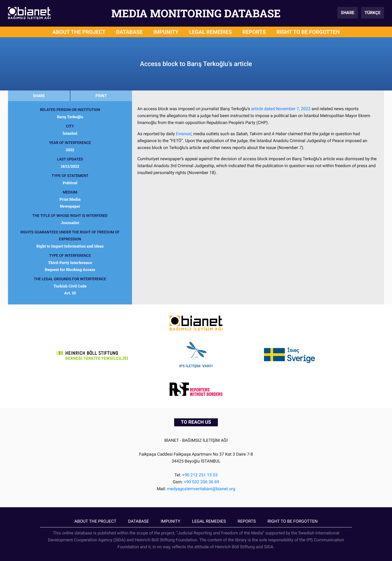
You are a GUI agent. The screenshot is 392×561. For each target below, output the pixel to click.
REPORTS (254, 32)
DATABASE (129, 32)
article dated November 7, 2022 (280, 108)
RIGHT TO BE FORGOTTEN (308, 32)
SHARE (347, 12)
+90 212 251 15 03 (200, 474)
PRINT (101, 96)
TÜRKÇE (373, 12)
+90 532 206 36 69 (201, 481)
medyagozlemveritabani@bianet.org (201, 488)
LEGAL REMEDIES (210, 32)
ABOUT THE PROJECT (78, 32)
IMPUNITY (165, 32)
